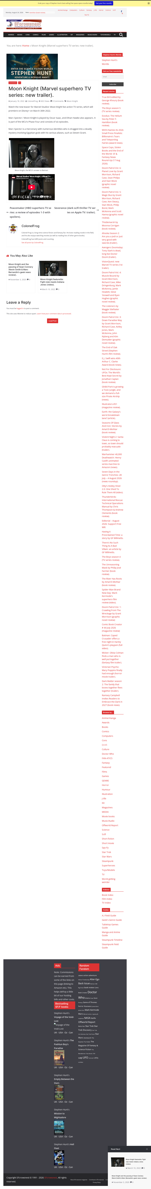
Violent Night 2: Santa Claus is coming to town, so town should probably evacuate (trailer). (112, 443)
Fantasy (89, 10)
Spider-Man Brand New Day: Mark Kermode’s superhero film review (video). (111, 596)
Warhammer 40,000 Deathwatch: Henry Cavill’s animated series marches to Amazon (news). (112, 461)
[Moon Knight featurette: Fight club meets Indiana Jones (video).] (52, 262)
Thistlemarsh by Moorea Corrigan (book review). (110, 225)
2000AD (80, 975)
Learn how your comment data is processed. (54, 314)
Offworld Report (110, 825)
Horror (101, 10)
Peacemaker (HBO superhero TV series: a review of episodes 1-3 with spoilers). (30, 212)
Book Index (107, 895)
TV (115, 35)
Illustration (62, 35)
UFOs (96, 1058)
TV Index (106, 902)
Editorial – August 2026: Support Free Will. (111, 524)
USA (61, 1032)
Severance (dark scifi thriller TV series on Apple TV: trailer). (75, 210)
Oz (66, 1032)
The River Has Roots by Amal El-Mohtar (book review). (112, 582)
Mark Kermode (92, 1010)
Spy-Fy (87, 15)
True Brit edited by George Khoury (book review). (112, 100)
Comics (35, 35)
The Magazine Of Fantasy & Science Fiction (88, 1045)
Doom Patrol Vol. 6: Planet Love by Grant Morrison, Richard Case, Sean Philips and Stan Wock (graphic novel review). (112, 178)
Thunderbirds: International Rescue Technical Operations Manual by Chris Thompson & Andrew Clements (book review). (112, 506)
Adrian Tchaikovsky (83, 979)
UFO (85, 1057)
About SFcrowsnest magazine (78, 1180)
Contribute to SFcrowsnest (96, 1180)
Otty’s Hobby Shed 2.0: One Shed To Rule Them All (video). (112, 489)
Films (44, 35)
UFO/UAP (91, 1058)
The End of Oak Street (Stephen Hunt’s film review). (111, 350)
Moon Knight (72, 101)
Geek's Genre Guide (112, 920)
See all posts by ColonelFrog (32, 242)
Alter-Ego (94, 979)
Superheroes (12, 83)
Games (51, 35)
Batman (92, 984)
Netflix (93, 1018)
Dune (95, 998)
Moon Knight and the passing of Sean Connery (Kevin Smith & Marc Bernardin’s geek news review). (21, 269)
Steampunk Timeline (112, 939)
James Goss (81, 1010)
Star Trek (106, 852)
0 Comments (58, 101)
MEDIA (105, 811)
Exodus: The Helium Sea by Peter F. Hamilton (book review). (41, 13)
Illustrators (88, 1006)
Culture (81, 10)
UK (55, 1032)
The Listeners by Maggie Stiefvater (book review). (110, 309)
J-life (95, 10)
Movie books (108, 816)
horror (81, 1006)
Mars (80, 1014)
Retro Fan (81, 1026)
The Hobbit (87, 1042)
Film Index (107, 898)
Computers (73, 10)
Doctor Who (108, 753)
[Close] (148, 3)
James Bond (95, 1006)
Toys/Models (105, 35)
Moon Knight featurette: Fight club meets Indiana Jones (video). (52, 282)
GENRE (105, 780)
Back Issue (84, 983)
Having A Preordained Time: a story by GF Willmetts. (112, 535)
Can (71, 1032)
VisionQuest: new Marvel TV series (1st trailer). (112, 264)
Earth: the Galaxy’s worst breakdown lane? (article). (111, 415)
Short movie (108, 843)
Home (25, 45)
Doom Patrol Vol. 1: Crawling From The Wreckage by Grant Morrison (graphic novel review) (111, 613)
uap (80, 1057)
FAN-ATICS (107, 758)
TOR (94, 1053)
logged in (20, 308)
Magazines (80, 35)
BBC (96, 984)
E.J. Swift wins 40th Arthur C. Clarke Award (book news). (112, 361)
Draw (91, 998)
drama (87, 998)
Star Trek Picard (90, 1034)
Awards (11, 35)
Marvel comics (87, 1014)
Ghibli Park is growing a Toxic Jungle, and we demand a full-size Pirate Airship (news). (112, 393)
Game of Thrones (90, 1002)
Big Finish (81, 988)
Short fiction (108, 838)
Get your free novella (104, 3)
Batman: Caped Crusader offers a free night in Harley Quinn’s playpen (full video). (112, 642)
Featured (106, 767)
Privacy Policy (97, 1182)
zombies (80, 1062)
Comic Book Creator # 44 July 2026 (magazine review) (112, 627)
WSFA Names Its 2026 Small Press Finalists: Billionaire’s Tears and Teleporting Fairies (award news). (112, 136)
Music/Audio (92, 35)
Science (108, 10)
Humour (106, 789)
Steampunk (107, 861)
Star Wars (107, 856)
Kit (72, 35)
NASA (87, 1017)
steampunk (87, 1038)
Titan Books (89, 1053)
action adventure (90, 975)
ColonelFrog (32, 101)
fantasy (80, 1002)
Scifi (114, 10)
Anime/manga (63, 10)
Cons (28, 35)
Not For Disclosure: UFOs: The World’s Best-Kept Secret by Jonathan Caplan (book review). (112, 376)
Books (19, 35)
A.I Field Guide (109, 915)
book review (89, 987)
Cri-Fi (104, 744)
